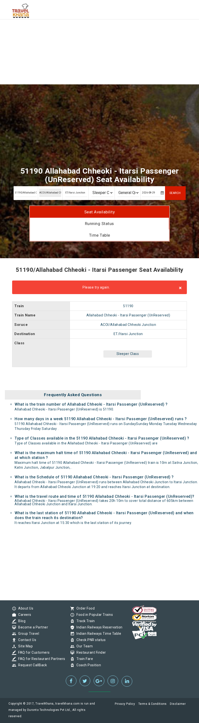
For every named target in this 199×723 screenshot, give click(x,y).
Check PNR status (90, 640)
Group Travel (27, 633)
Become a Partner (32, 627)
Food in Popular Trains (93, 615)
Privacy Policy (125, 704)
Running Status (99, 223)
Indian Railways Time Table (97, 633)
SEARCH (175, 193)
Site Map (24, 646)
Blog (20, 621)
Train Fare (83, 659)
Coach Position (87, 665)
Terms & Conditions (152, 704)
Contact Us (26, 640)
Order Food (84, 608)
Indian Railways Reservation (98, 627)
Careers (23, 615)
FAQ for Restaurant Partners (40, 659)
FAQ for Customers (33, 652)
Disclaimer (178, 704)
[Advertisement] (99, 34)
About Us (24, 608)
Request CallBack (31, 665)
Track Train (84, 621)
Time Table (99, 235)
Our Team (83, 646)
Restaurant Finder (90, 652)
